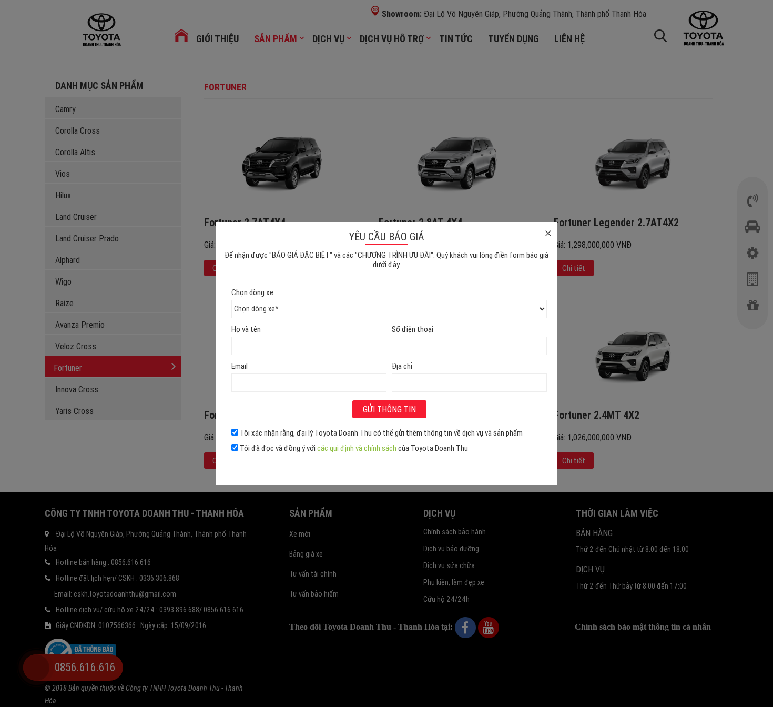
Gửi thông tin (389, 409)
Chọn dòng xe (252, 292)
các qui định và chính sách (356, 448)
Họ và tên (246, 329)
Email (239, 366)
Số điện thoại (412, 329)
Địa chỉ (402, 366)
